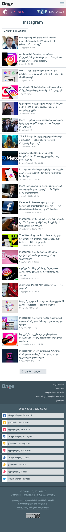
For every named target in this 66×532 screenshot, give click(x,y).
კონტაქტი (60, 400)
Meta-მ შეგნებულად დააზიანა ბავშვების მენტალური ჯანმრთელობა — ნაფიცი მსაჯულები (33, 125)
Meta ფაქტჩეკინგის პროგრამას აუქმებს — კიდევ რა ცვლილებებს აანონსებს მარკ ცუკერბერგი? (33, 191)
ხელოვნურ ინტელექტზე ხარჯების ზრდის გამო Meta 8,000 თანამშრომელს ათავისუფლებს (33, 108)
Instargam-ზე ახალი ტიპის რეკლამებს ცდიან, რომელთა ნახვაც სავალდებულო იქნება (33, 323)
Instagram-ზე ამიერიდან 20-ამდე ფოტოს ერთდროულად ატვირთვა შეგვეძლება (33, 257)
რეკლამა (60, 388)
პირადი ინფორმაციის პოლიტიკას (33, 507)
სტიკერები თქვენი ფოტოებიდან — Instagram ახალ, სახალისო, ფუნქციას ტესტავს (33, 339)
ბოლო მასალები (15, 31)
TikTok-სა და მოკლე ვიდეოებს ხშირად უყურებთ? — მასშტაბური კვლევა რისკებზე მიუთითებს (33, 141)
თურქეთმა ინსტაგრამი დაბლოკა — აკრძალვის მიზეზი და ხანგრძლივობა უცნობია (33, 273)
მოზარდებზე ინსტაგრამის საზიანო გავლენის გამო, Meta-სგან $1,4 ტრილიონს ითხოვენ (33, 42)
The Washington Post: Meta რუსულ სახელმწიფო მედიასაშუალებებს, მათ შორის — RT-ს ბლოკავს (33, 240)
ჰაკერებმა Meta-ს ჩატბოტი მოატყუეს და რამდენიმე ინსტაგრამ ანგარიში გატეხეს (33, 92)
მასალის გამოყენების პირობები (50, 396)
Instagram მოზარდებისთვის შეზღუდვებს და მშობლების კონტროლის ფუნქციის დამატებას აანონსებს (33, 224)
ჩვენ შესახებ (58, 384)
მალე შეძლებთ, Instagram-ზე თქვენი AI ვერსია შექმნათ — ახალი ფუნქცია (33, 306)
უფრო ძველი (32, 371)
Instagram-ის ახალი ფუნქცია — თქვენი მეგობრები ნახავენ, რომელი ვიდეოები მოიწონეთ (33, 174)
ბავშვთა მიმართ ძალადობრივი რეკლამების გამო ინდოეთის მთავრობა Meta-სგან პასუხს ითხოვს (33, 59)
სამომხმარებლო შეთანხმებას (31, 504)
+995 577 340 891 (46, 495)
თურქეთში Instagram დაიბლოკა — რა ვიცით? (33, 290)
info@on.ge (29, 495)
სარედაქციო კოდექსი (54, 392)
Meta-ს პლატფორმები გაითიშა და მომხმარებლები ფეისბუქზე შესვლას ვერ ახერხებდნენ (33, 75)
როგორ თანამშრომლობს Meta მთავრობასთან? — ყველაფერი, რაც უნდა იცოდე (33, 158)
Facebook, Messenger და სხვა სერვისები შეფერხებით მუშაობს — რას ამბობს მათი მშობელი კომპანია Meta (33, 207)
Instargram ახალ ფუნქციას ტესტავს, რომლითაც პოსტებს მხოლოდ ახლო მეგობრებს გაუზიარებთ (33, 356)
